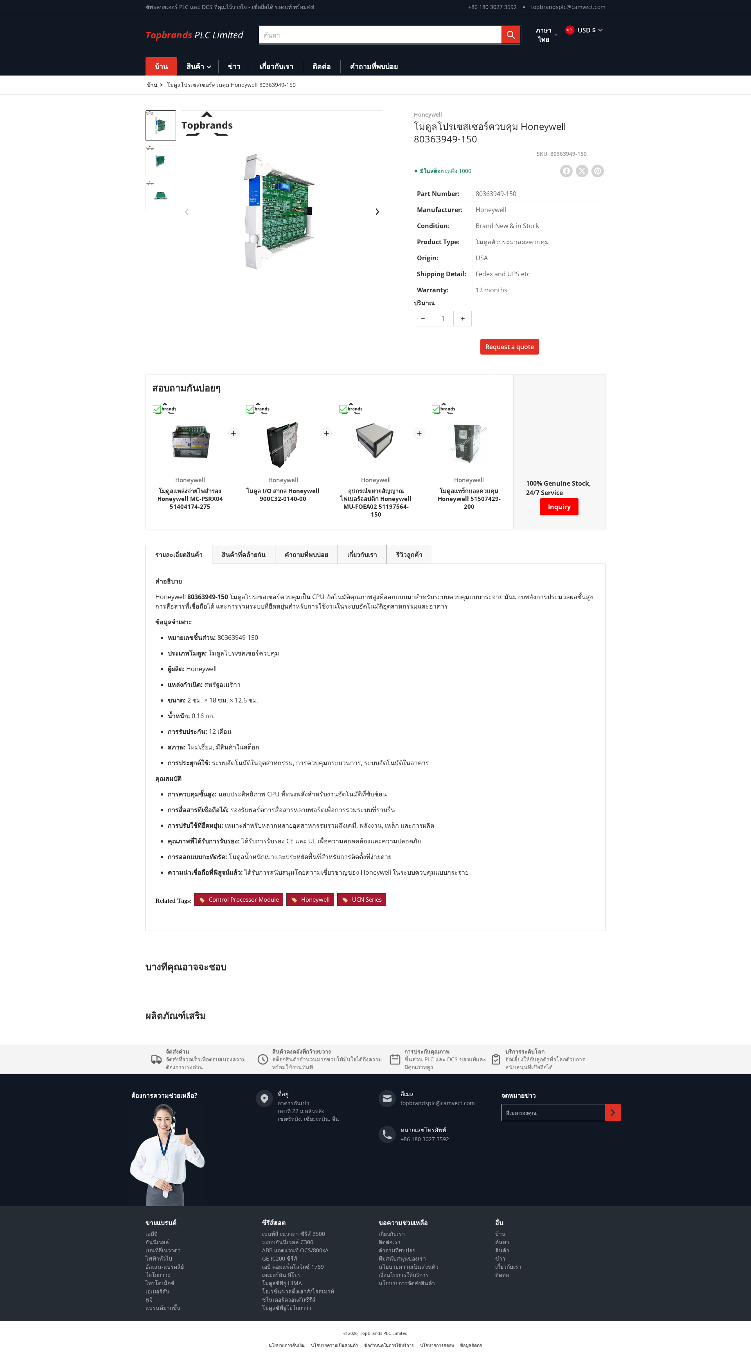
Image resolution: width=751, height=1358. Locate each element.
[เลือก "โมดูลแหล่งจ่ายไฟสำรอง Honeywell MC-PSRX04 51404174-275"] (157, 409)
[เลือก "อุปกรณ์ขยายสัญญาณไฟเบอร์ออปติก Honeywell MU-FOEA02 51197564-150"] (343, 409)
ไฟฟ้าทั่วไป (159, 1258)
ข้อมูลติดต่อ (471, 1345)
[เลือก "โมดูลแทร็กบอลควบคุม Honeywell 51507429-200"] (436, 409)
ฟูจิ (149, 1299)
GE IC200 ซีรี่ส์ (279, 1258)
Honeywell (315, 899)
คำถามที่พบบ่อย (397, 1250)
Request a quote (509, 346)
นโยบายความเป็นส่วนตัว (408, 1266)
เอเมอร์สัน (158, 1291)
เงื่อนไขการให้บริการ (404, 1275)
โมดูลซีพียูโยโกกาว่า (286, 1307)
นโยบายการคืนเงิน (287, 1345)
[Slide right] (377, 211)
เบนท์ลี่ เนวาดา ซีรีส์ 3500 (293, 1233)
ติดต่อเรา (390, 1242)
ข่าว (500, 1258)
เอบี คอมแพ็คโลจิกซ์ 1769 (293, 1266)
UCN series (367, 899)
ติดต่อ (502, 1275)
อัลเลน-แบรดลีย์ (165, 1266)
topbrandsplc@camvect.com (568, 7)
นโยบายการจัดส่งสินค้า (407, 1283)
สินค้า (502, 1250)
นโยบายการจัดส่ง (437, 1345)
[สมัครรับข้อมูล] (613, 1112)
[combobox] (389, 34)
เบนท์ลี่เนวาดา (163, 1250)
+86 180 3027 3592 (492, 7)
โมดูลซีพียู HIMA (282, 1283)
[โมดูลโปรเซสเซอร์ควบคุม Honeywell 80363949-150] (161, 125)
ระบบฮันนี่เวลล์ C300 (287, 1242)
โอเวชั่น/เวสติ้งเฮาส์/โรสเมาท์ (298, 1291)
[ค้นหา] (510, 34)
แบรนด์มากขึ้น (163, 1307)
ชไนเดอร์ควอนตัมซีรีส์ (289, 1299)
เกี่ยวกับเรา (392, 1233)
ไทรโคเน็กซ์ (160, 1283)
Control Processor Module (244, 899)
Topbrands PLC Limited (384, 1333)
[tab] (179, 554)
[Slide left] (186, 211)
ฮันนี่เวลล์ (157, 1242)
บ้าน (500, 1233)
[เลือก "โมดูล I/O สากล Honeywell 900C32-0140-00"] (250, 409)
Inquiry (559, 506)
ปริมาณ (424, 303)
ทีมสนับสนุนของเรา (402, 1258)
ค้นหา (502, 1242)
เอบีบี (152, 1233)
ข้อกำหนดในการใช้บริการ (389, 1345)
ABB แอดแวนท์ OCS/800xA (295, 1250)
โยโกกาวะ (158, 1275)
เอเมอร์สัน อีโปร (281, 1275)
